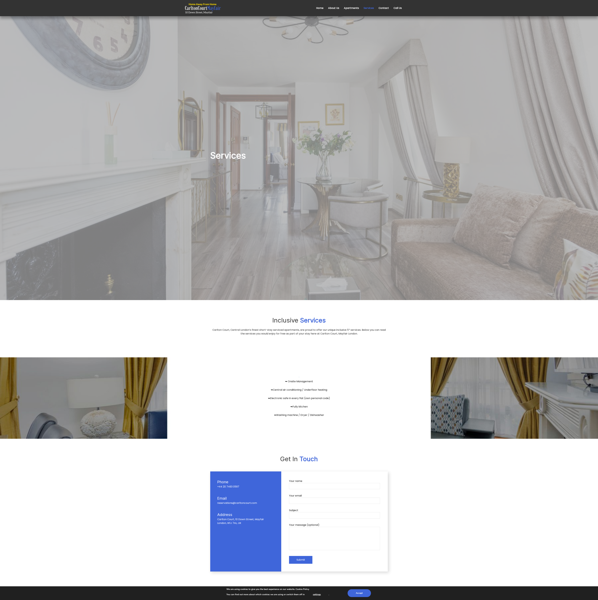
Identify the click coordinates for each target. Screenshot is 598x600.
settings (317, 594)
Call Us (398, 8)
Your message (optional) (304, 525)
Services (369, 8)
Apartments (351, 8)
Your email (295, 495)
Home (319, 8)
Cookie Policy (302, 589)
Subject (293, 510)
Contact (384, 8)
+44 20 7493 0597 (228, 486)
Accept (359, 593)
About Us (333, 8)
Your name (295, 481)
